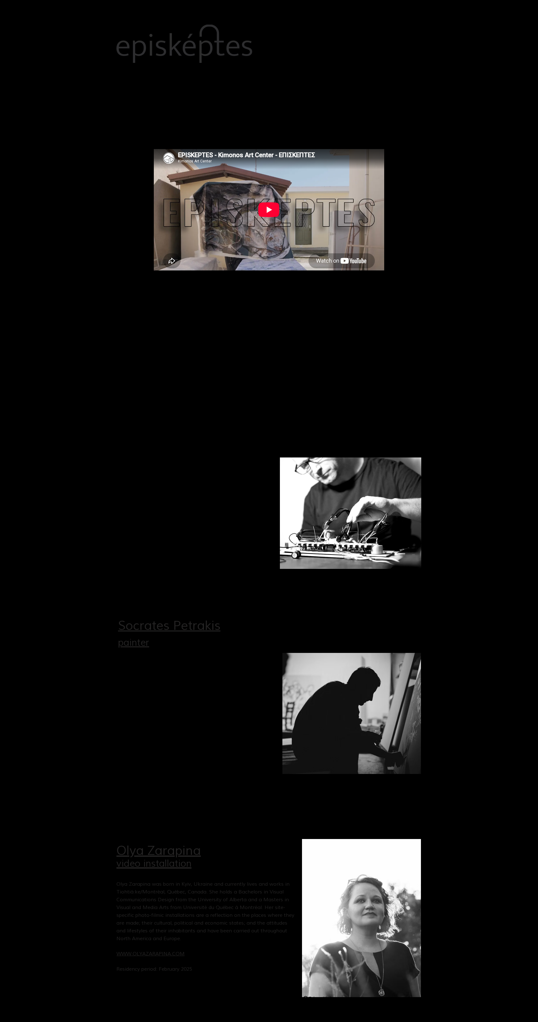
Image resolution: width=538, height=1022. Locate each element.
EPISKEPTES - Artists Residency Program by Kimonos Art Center (192, 294)
